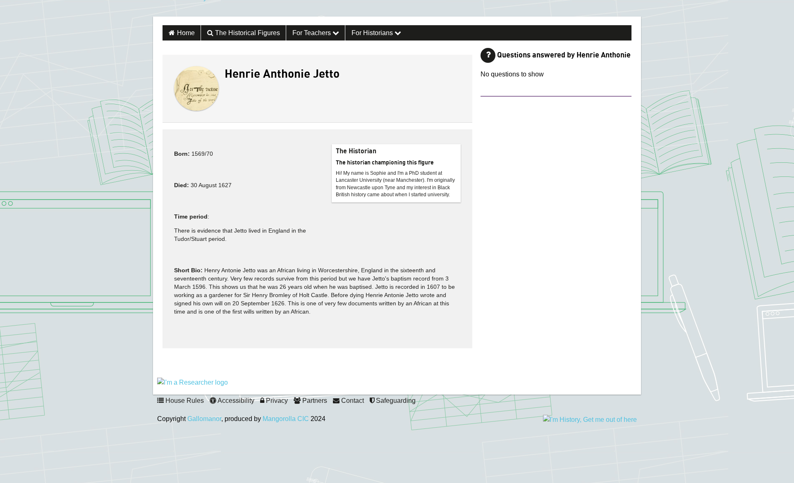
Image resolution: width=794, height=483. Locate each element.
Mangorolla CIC (286, 418)
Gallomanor (204, 418)
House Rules (184, 400)
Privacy (276, 400)
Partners (314, 400)
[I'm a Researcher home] (192, 381)
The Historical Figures (246, 32)
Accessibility (235, 400)
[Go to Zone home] (202, 8)
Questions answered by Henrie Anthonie (564, 55)
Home (186, 32)
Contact (352, 400)
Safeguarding (395, 400)
